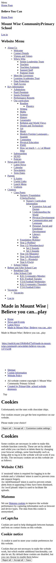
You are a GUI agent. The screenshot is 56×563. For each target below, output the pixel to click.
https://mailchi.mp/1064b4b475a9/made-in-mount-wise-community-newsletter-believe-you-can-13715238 (26, 346)
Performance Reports (24, 98)
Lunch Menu (20, 184)
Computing (25, 139)
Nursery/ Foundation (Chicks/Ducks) (30, 196)
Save (28, 560)
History (23, 117)
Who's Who (19, 59)
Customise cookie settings (38, 428)
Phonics (30, 106)
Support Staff (26, 70)
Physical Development (43, 217)
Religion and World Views (33, 123)
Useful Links (20, 181)
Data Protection (21, 81)
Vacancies (12, 290)
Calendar (18, 167)
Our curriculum (21, 100)
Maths (23, 111)
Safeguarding (20, 153)
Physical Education (29, 142)
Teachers (24, 64)
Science (24, 114)
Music (23, 131)
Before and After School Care (22, 267)
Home (10, 319)
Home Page (7, 5)
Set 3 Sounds (32, 251)
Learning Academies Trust (27, 78)
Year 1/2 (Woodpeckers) (32, 245)
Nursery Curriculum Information (36, 202)
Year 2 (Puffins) (27, 242)
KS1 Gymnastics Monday (32, 276)
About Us (12, 47)
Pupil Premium (21, 92)
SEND (17, 156)
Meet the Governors (23, 75)
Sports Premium (21, 95)
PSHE (23, 145)
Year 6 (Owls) (27, 262)
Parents (11, 175)
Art (21, 128)
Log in (4, 34)
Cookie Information (17, 372)
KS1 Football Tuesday (31, 278)
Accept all (18, 428)
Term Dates (19, 173)
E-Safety (18, 178)
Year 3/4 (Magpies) (29, 253)
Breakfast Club (21, 270)
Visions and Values (23, 56)
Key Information (15, 86)
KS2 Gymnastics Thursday (33, 284)
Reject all (6, 428)
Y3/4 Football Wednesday (33, 281)
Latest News (20, 164)
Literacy (36, 234)
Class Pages (19, 192)
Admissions (19, 89)
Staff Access (20, 84)
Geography (25, 120)
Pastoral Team (27, 72)
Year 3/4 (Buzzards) (30, 256)
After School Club (23, 273)
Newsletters (19, 170)
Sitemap (11, 370)
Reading (24, 103)
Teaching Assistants (29, 67)
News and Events (16, 162)
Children (11, 189)
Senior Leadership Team (32, 61)
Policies (17, 159)
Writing (23, 109)
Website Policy (14, 375)
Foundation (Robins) (30, 240)
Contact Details (21, 53)
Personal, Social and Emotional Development (42, 229)
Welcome (18, 50)
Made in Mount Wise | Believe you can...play (29, 327)
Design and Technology (31, 125)
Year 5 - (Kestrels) (29, 259)
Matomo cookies (17, 503)
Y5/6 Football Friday (30, 287)
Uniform (18, 187)
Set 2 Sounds (32, 248)
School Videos (21, 265)
